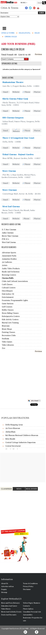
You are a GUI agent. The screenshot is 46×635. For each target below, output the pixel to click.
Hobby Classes (8, 310)
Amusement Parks (9, 255)
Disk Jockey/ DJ (8, 294)
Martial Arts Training (10, 322)
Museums (5, 326)
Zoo (3, 348)
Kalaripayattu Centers (11, 316)
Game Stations (7, 303)
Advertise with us (7, 586)
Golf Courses (7, 306)
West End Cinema (11, 206)
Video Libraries (8, 345)
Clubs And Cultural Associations (15, 281)
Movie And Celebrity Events (11, 612)
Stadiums (5, 338)
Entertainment (8, 297)
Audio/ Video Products (11, 268)
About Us (4, 583)
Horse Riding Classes (10, 313)
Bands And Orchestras (10, 271)
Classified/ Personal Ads (32, 612)
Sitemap (4, 592)
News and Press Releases (10, 603)
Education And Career (9, 606)
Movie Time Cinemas (10, 236)
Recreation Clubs (9, 335)
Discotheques (7, 291)
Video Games (7, 342)
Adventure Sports (9, 252)
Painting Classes (8, 332)
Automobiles (27, 615)
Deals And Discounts (8, 615)
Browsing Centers (9, 275)
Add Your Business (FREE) (18, 43)
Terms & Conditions (30, 583)
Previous (38, 54)
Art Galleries (7, 262)
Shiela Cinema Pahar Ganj (15, 98)
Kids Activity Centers (10, 319)
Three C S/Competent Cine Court (18, 138)
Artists (4, 265)
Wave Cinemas (9, 190)
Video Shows (5, 609)
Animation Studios (9, 259)
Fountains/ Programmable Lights (15, 300)
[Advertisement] (23, 23)
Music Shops (7, 329)
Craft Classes (7, 284)
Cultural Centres (8, 287)
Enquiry (4, 589)
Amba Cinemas (8, 232)
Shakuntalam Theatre (12, 82)
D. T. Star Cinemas (9, 229)
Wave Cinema (9, 171)
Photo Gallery (28, 609)
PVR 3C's (5, 239)
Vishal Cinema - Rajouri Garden (17, 154)
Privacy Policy (28, 586)
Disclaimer (27, 589)
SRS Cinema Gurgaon (12, 117)
